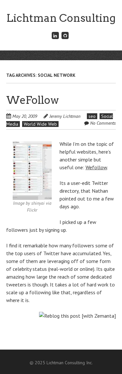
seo (92, 116)
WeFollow (32, 100)
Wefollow (96, 167)
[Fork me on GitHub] (65, 35)
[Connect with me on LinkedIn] (55, 35)
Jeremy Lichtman (64, 116)
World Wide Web (40, 124)
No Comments (103, 123)
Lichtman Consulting (61, 18)
